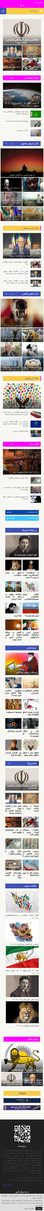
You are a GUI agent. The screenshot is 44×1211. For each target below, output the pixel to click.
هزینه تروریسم (22, 325)
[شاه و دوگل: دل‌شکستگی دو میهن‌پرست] (31, 723)
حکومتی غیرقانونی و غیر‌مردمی (31, 692)
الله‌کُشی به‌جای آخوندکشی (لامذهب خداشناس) (22, 41)
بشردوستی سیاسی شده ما (33, 190)
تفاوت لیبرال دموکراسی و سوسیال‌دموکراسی (31, 597)
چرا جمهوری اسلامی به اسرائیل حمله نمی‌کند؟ (15, 497)
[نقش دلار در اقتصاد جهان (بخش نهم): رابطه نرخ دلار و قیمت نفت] (36, 283)
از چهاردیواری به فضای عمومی (22, 175)
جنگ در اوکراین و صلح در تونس (11, 339)
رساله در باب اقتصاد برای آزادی (28, 944)
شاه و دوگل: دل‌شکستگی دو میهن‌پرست (31, 734)
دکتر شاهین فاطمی (30, 294)
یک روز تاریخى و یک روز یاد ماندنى (26, 1070)
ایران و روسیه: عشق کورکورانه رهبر (31, 713)
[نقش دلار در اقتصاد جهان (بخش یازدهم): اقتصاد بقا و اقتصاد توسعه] (22, 246)
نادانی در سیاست (22, 130)
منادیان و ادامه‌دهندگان (33, 219)
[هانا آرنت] (13, 608)
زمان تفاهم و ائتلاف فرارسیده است (33, 368)
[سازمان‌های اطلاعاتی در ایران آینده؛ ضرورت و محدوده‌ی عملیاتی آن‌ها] (36, 414)
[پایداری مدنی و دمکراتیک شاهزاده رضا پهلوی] (31, 624)
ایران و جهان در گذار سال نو (11, 355)
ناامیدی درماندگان (14, 731)
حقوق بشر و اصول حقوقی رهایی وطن (31, 754)
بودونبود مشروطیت (13, 712)
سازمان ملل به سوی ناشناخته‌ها (31, 874)
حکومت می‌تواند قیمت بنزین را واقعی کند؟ (31, 68)
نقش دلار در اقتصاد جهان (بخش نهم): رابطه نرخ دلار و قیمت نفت (15, 281)
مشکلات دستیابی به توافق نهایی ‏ (33, 339)
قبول (38, 1208)
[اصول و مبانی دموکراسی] (13, 565)
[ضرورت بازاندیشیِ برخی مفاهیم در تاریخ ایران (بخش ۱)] (31, 843)
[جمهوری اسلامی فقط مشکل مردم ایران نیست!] (13, 682)
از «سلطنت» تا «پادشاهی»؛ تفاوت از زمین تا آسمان (31, 575)
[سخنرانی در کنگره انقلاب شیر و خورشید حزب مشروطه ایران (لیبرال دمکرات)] (36, 424)
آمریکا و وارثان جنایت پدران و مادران (31, 54)
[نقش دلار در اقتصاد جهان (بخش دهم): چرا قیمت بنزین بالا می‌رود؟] (36, 273)
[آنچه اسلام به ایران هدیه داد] (22, 546)
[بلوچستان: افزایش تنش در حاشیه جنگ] (13, 865)
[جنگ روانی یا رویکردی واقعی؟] (36, 480)
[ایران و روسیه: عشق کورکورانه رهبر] (31, 704)
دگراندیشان (34, 444)
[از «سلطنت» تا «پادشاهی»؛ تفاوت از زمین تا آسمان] (31, 565)
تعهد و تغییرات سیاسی (20, 431)
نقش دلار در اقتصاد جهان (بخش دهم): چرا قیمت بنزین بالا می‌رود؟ (15, 272)
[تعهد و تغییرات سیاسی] (36, 433)
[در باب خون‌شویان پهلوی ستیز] (22, 462)
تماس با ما (38, 2)
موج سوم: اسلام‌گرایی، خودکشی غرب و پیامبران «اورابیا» (15, 112)
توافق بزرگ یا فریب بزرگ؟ (33, 355)
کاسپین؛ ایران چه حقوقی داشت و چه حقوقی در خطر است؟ (22, 104)
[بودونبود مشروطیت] (13, 704)
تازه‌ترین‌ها (31, 763)
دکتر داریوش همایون (30, 143)
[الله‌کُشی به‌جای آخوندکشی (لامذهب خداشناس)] (22, 779)
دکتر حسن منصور (31, 228)
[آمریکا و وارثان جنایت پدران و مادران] (31, 798)
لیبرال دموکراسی (32, 11)
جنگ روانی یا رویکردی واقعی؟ (18, 478)
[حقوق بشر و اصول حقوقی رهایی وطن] (31, 745)
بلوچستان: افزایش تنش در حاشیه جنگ (13, 875)
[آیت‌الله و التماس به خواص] (22, 664)
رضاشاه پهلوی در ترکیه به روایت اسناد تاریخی (13, 597)
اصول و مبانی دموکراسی (13, 574)
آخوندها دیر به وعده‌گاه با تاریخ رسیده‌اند (33, 203)
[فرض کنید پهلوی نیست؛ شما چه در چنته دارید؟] (36, 489)
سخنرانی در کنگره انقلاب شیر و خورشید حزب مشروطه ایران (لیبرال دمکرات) (15, 423)
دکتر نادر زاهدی (32, 378)
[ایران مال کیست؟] (31, 608)
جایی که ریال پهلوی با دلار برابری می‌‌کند (22, 970)
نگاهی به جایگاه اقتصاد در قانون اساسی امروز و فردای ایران (13, 636)
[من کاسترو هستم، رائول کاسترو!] (13, 745)
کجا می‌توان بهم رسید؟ (11, 219)
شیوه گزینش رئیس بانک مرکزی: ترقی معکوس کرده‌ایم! (11, 368)
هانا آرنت (17, 615)
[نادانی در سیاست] (36, 132)
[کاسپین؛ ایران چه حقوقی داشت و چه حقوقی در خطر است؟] (22, 95)
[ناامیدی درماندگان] (13, 723)
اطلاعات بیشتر (29, 1208)
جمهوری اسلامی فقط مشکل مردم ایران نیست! (13, 693)
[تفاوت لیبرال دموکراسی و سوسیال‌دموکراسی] (31, 586)
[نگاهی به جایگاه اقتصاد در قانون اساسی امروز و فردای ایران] (13, 624)
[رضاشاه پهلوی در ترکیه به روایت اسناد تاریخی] (13, 586)
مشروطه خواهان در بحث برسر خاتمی (11, 189)
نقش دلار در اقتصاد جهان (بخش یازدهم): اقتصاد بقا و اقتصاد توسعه (12, 53)
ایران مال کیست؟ (32, 615)
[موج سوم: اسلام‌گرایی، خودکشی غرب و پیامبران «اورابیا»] (36, 114)
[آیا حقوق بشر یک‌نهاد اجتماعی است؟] (22, 396)
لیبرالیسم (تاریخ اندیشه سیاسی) (17, 121)
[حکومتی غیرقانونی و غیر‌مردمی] (31, 682)
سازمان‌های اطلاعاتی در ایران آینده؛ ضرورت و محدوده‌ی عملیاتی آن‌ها (15, 413)
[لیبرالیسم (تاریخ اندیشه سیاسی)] (36, 123)
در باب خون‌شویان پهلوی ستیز (12, 68)
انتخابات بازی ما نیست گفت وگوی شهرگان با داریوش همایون (11, 202)
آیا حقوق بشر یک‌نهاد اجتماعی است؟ (23, 406)
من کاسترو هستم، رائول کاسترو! (13, 754)
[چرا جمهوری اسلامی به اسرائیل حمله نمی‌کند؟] (36, 499)
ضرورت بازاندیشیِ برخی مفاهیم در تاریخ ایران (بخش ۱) (31, 854)
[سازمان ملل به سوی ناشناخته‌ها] (31, 865)
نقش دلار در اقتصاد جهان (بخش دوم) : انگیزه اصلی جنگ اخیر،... (33, 1082)
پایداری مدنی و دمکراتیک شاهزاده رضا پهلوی (31, 635)
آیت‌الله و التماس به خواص (26, 672)
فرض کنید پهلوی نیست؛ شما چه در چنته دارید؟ (15, 488)
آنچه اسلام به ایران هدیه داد (25, 555)
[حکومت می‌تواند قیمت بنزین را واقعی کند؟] (36, 264)
